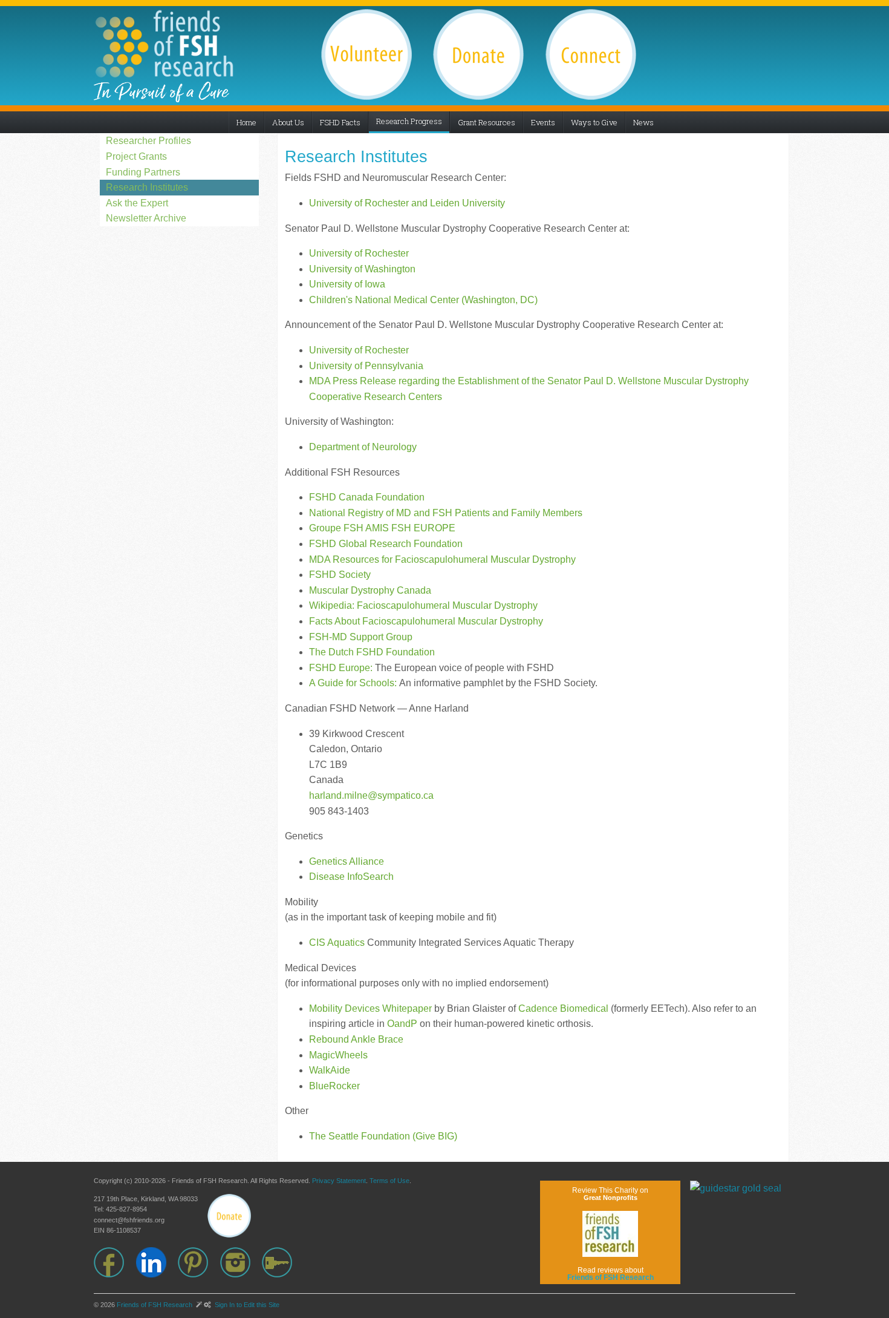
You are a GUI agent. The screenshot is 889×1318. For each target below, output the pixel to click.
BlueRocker (334, 1086)
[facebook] (115, 1262)
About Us (288, 122)
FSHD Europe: (341, 668)
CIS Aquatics (337, 942)
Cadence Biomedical (563, 1008)
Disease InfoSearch (351, 876)
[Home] (164, 43)
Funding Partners (143, 172)
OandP (402, 1023)
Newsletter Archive (146, 218)
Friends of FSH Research (154, 1304)
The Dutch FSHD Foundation (372, 652)
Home (246, 122)
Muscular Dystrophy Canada (370, 590)
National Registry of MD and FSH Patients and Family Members (445, 513)
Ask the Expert (137, 203)
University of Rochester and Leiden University (407, 203)
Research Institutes (147, 187)
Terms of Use (389, 1180)
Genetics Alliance (346, 861)
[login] (283, 1262)
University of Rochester (359, 253)
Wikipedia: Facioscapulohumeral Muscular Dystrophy (423, 605)
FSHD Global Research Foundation (386, 544)
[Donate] (229, 1216)
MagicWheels (338, 1055)
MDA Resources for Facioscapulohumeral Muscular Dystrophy (442, 559)
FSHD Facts (340, 122)
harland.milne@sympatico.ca (371, 795)
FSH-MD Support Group (360, 637)
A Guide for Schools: (353, 683)
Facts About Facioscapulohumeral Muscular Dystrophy (426, 621)
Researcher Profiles (148, 141)
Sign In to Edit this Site (246, 1304)
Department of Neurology (363, 447)
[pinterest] (199, 1262)
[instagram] (241, 1262)
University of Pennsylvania (366, 366)
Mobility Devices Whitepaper (370, 1008)
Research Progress (409, 121)
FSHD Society (340, 574)
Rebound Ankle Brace (356, 1039)
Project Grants (136, 156)
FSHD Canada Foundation (367, 497)
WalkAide (329, 1070)
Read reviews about (610, 1274)
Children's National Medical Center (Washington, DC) (423, 300)
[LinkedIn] (157, 1262)
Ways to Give (594, 122)
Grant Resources (486, 122)
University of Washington (362, 269)
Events (543, 122)
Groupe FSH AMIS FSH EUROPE (382, 528)
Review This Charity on (610, 1193)
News (643, 122)
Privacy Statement (339, 1180)
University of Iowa (347, 284)
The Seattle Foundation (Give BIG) (383, 1136)
